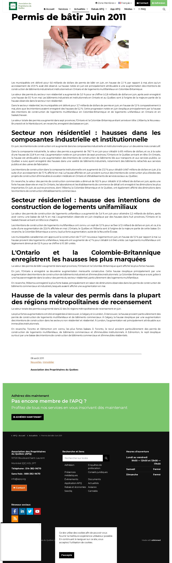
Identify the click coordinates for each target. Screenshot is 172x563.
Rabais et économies (75, 487)
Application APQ (73, 483)
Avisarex (92, 487)
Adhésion (159, 3)
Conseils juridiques (98, 472)
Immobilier (48, 362)
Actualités (79, 9)
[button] (106, 458)
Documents (94, 479)
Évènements (71, 479)
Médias (128, 9)
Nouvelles (36, 362)
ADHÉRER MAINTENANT (28, 417)
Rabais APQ (97, 9)
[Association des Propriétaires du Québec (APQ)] (24, 6)
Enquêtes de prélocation (95, 467)
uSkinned (156, 540)
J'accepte (66, 555)
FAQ (143, 9)
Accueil (50, 9)
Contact (143, 3)
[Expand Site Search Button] (164, 9)
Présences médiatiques (71, 474)
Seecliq (68, 491)
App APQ (115, 9)
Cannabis (93, 491)
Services (63, 9)
